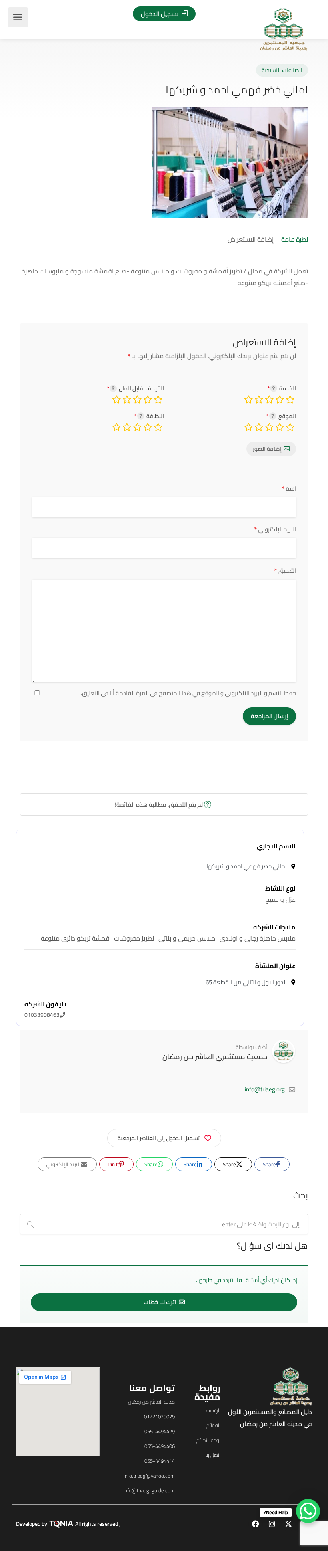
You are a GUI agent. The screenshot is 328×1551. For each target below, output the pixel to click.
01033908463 (45, 1009)
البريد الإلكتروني (275, 529)
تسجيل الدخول (160, 14)
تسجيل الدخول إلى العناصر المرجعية (159, 1138)
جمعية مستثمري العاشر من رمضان (214, 1056)
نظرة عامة (294, 239)
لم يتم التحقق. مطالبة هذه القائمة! (159, 804)
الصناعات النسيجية (282, 70)
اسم (288, 488)
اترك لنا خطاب (160, 1302)
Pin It (114, 1164)
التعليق (285, 570)
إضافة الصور (267, 449)
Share (270, 1164)
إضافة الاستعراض (251, 239)
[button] (59, 789)
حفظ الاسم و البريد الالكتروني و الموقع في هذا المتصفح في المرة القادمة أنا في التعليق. (188, 693)
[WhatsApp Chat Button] (308, 1511)
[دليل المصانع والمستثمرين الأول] (284, 28)
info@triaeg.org (265, 1089)
